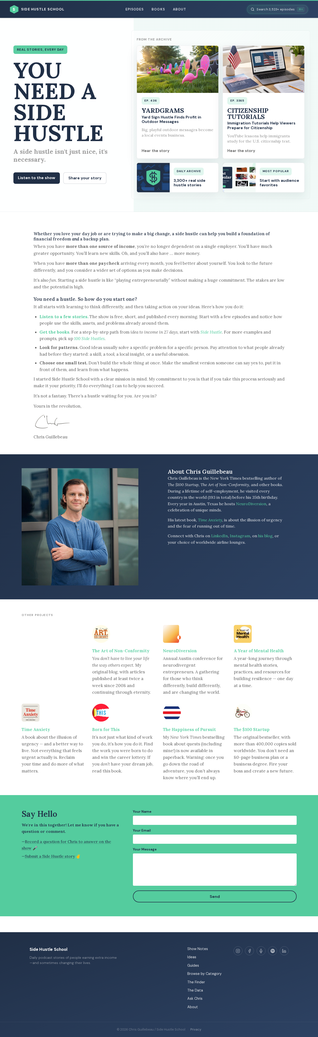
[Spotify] (272, 950)
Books (158, 9)
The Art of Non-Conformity (120, 650)
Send (215, 896)
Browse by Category (204, 973)
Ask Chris (194, 998)
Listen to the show (36, 177)
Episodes (134, 9)
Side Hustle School (49, 949)
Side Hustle (211, 332)
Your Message (145, 849)
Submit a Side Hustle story (50, 856)
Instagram (240, 535)
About (179, 9)
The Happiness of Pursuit (189, 729)
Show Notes (197, 949)
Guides (193, 965)
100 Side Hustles (89, 338)
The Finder (196, 982)
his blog (265, 535)
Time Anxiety (210, 519)
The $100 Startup (252, 729)
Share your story (85, 178)
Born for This (106, 729)
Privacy (195, 1029)
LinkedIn (219, 535)
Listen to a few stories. (64, 316)
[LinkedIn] (284, 950)
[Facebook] (249, 950)
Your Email (142, 830)
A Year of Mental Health (259, 650)
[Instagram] (238, 950)
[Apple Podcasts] (261, 950)
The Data (195, 990)
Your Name (142, 811)
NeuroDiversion (251, 503)
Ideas (191, 957)
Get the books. (55, 332)
